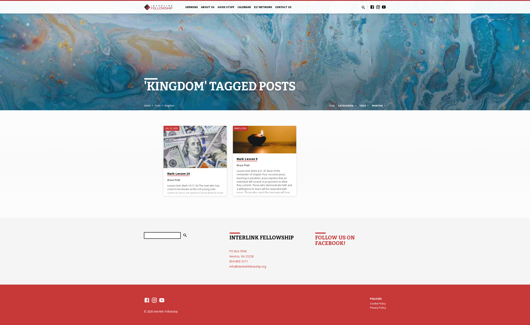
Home (147, 105)
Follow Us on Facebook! (335, 240)
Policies (376, 299)
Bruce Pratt (173, 180)
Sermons (191, 7)
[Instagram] (378, 7)
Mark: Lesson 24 (178, 174)
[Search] (185, 235)
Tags (362, 105)
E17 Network (263, 7)
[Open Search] (363, 7)
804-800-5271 (238, 261)
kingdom (169, 105)
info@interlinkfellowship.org (247, 266)
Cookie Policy (378, 303)
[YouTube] (384, 7)
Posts (157, 105)
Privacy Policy (378, 307)
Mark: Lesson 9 (247, 159)
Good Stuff (226, 7)
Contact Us (283, 7)
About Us (207, 7)
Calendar (244, 7)
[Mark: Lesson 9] (264, 139)
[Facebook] (372, 7)
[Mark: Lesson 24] (195, 147)
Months (377, 105)
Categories (346, 105)
